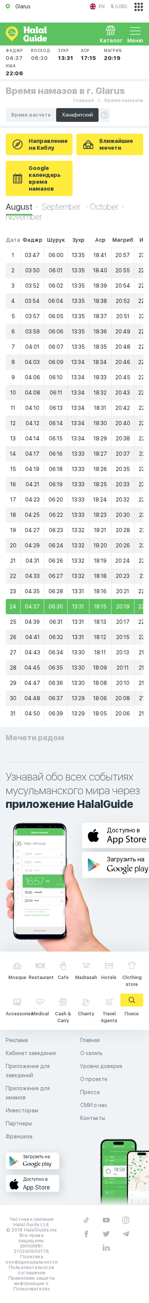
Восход (40, 54)
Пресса (90, 1092)
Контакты (92, 1118)
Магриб (113, 54)
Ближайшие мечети (116, 144)
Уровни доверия (101, 1066)
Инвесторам (22, 1110)
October (104, 207)
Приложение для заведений (28, 1070)
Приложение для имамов (28, 1093)
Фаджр (14, 54)
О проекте (93, 1079)
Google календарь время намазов (45, 178)
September (62, 207)
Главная (83, 100)
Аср (88, 54)
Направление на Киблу (48, 144)
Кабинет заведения (31, 1053)
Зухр (65, 54)
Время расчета (30, 115)
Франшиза (19, 1136)
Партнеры (19, 1123)
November (24, 217)
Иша (14, 69)
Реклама (17, 1040)
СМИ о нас (93, 1105)
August (19, 207)
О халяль (91, 1053)
